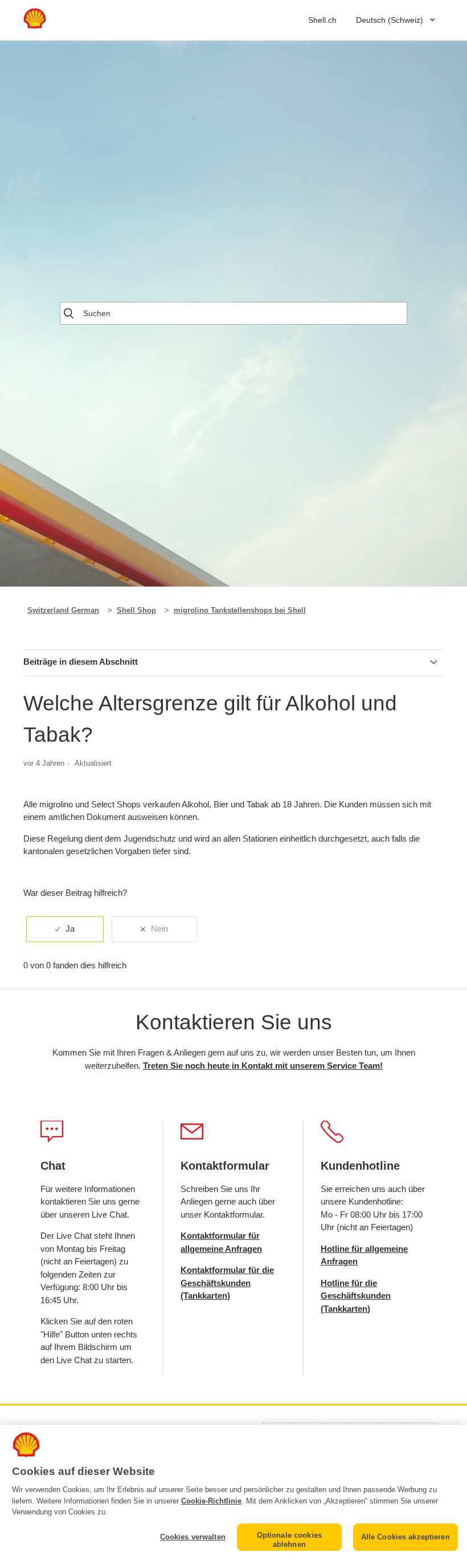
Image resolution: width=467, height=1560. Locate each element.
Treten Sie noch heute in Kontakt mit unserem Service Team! (263, 1065)
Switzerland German (63, 610)
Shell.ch (322, 20)
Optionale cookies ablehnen (289, 1540)
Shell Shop (136, 610)
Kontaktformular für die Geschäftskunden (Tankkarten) (227, 1282)
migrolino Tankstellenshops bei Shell (240, 610)
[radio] (65, 929)
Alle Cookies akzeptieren (405, 1537)
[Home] (34, 26)
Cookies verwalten (193, 1537)
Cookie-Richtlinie (211, 1501)
